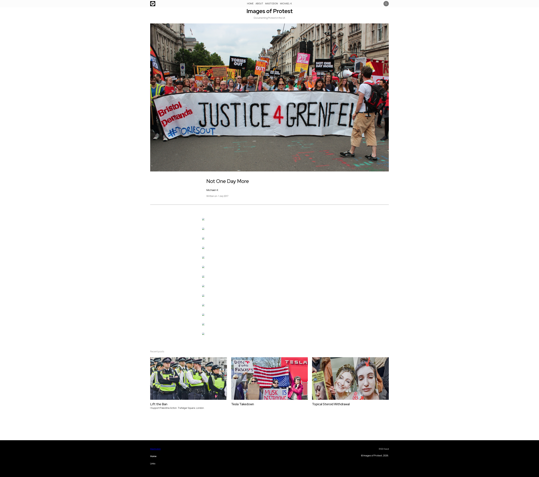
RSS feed (384, 448)
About (259, 3)
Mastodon (271, 3)
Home (250, 3)
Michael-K (286, 3)
